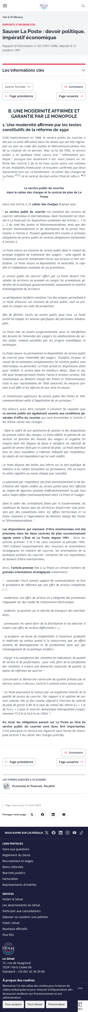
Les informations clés (23, 70)
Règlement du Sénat (16, 855)
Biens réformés (12, 867)
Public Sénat (10, 923)
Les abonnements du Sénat (21, 905)
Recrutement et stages (17, 861)
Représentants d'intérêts (19, 885)
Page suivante (68, 96)
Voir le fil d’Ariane (13, 17)
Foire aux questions (15, 849)
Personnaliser (56, 1004)
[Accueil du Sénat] (44, 6)
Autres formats (15, 87)
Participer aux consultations (21, 911)
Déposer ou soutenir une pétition (25, 917)
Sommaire (76, 87)
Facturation (10, 879)
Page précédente (21, 96)
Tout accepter (13, 1004)
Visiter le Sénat (12, 899)
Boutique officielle (14, 929)
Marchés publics (13, 873)
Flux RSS (8, 935)
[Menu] (5, 6)
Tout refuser (34, 1004)
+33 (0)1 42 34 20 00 (31, 971)
